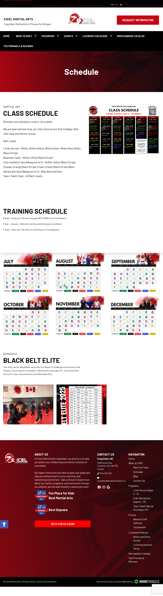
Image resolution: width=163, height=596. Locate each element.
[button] (4, 524)
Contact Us (139, 480)
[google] (108, 487)
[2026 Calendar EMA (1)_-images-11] (78, 316)
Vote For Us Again (62, 523)
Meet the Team (141, 467)
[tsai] (28, 404)
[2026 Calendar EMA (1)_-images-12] (134, 316)
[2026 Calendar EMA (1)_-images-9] (134, 273)
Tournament (139, 527)
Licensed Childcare (95, 36)
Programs (48, 36)
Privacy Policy (29, 581)
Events (68, 36)
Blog (135, 476)
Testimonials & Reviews (18, 46)
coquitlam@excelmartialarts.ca (111, 481)
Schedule (138, 471)
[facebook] (99, 487)
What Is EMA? (24, 36)
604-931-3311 (106, 473)
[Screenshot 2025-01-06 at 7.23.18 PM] (82, 404)
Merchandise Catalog (131, 36)
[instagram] (103, 487)
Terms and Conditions (47, 581)
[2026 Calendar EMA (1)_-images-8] (78, 273)
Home (6, 36)
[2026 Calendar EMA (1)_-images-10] (26, 316)
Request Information (137, 20)
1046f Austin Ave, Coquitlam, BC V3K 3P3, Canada (107, 466)
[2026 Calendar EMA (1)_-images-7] (26, 273)
